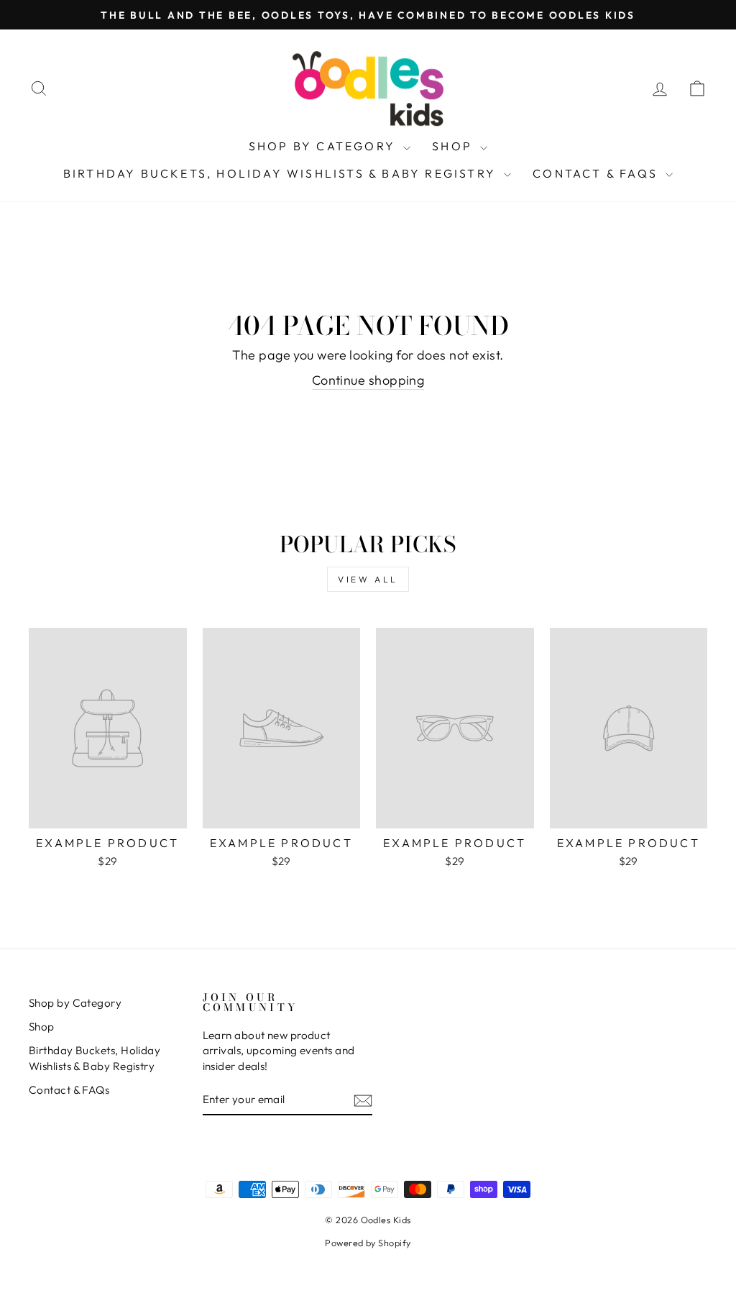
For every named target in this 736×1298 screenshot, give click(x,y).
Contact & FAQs (597, 173)
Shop (454, 146)
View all (368, 579)
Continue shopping (368, 380)
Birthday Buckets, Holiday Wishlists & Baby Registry (281, 173)
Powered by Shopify (367, 1242)
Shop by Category (324, 146)
